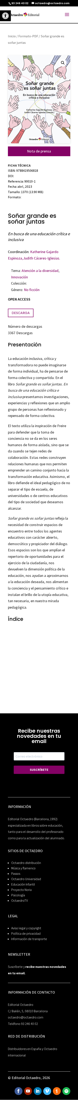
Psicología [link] (18, 895)
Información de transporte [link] (29, 939)
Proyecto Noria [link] (21, 890)
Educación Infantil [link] (23, 884)
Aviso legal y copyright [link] (26, 928)
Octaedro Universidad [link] (26, 879)
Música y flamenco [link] (23, 868)
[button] (63, 63)
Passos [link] (15, 873)
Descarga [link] (21, 313)
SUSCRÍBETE (39, 769)
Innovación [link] (19, 277)
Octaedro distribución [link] (26, 863)
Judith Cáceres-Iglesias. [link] (41, 258)
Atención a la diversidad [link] (40, 270)
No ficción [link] (32, 289)
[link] (5, 15)
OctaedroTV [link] (19, 900)
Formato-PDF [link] (28, 36)
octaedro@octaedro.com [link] (25, 1017)
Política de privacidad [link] (26, 933)
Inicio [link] (12, 36)
